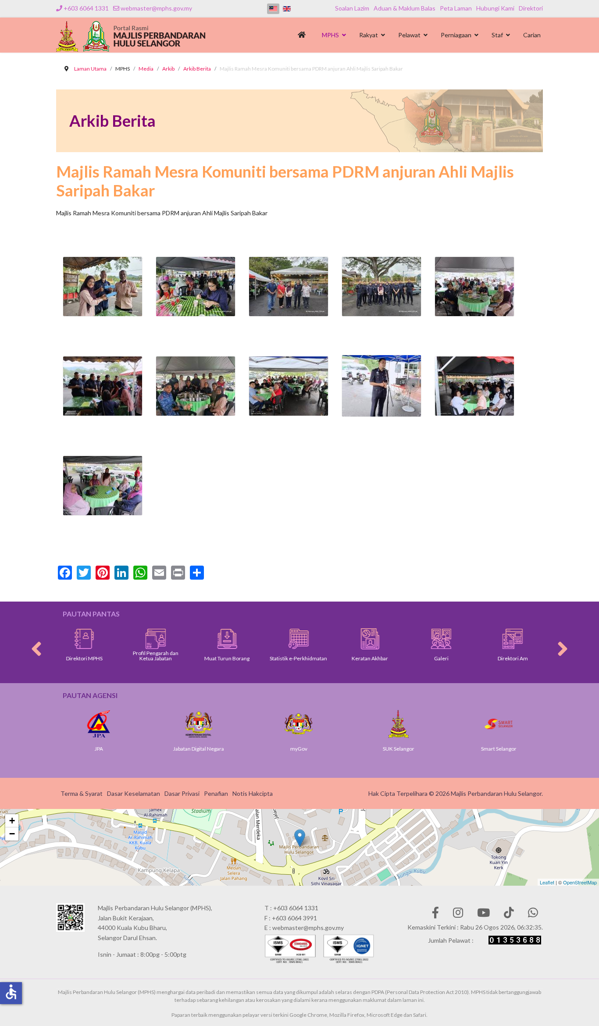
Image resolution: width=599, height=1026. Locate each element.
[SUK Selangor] (331, 724)
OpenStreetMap (580, 882)
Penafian (216, 793)
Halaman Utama (303, 37)
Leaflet (547, 882)
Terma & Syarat (82, 793)
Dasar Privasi (182, 793)
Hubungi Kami (495, 8)
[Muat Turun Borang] (179, 638)
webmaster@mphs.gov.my (156, 8)
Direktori (531, 8)
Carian (532, 35)
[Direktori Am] (464, 638)
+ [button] (12, 820)
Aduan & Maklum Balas (404, 8)
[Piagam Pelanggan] (535, 638)
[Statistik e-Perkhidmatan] (250, 638)
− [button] (12, 833)
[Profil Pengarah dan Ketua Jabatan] (107, 638)
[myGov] (231, 724)
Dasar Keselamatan (133, 793)
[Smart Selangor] (431, 724)
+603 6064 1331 (86, 8)
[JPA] (531, 724)
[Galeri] (393, 638)
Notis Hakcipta (252, 793)
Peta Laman (456, 8)
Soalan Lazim (352, 8)
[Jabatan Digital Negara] (131, 724)
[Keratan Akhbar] (321, 638)
